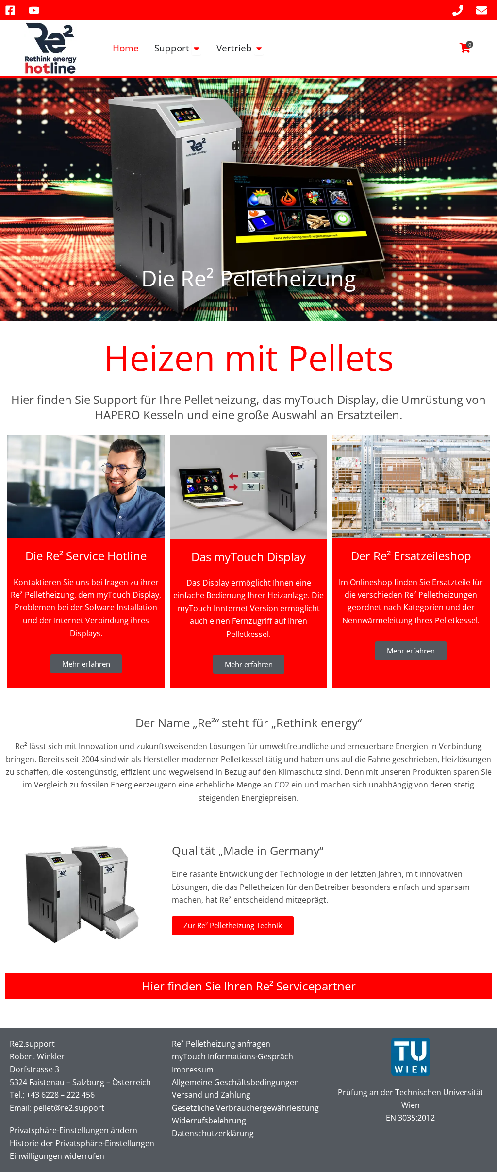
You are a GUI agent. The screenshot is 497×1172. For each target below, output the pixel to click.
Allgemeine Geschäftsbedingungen (235, 1082)
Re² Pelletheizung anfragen (221, 1043)
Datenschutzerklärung (213, 1133)
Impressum (193, 1069)
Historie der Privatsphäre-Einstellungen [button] (82, 1143)
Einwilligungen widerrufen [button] (57, 1156)
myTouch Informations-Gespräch (232, 1056)
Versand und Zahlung (211, 1094)
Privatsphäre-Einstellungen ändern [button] (73, 1130)
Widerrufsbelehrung (209, 1120)
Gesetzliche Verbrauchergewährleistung (245, 1108)
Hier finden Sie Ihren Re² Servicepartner (249, 986)
